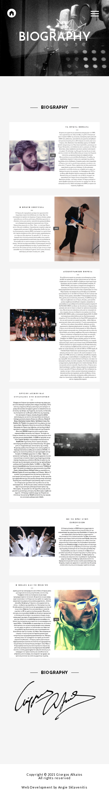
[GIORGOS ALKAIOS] (11, 13)
